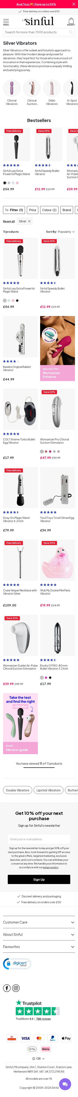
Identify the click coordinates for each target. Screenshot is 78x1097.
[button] (73, 4)
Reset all (9, 221)
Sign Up (39, 879)
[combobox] (36, 32)
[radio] (4, 165)
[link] (4, 183)
